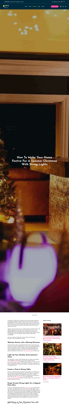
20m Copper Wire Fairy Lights (14, 377)
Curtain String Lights (29, 387)
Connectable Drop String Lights (14, 361)
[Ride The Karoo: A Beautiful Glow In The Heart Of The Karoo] (52, 369)
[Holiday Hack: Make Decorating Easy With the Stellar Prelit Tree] (52, 349)
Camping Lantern (19, 376)
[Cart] (65, 6)
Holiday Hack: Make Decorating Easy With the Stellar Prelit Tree (51, 358)
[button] (30, 6)
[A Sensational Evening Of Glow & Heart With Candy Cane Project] (52, 329)
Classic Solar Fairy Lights (28, 350)
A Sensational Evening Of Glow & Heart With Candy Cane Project (51, 338)
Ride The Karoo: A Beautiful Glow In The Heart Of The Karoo (52, 378)
